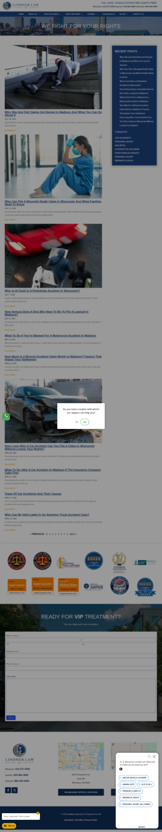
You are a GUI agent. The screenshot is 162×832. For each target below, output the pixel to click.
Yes (84, 422)
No (76, 422)
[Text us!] (9, 827)
